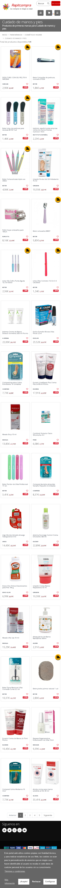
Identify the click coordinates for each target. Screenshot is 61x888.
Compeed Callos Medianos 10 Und (13, 790)
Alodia (35, 796)
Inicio (4, 35)
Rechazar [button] (36, 881)
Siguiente (48, 815)
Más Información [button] (10, 881)
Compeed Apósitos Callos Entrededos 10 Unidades (12, 383)
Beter (35, 84)
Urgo (4, 541)
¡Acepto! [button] (24, 881)
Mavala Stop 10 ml (9, 434)
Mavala (5, 440)
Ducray (35, 541)
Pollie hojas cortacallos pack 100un (13, 231)
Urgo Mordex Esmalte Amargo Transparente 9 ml (13, 536)
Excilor (36, 338)
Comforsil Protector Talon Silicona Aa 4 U (42, 434)
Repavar (36, 745)
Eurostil (5, 236)
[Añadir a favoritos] (27, 84)
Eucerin (36, 389)
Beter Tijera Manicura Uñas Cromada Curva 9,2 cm (12, 688)
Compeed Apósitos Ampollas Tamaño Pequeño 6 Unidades (44, 485)
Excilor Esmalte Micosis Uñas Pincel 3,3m (43, 332)
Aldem (35, 643)
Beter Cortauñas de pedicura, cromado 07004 (44, 78)
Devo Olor (6, 592)
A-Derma (5, 338)
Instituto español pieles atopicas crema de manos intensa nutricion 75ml (45, 130)
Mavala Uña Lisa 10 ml (10, 638)
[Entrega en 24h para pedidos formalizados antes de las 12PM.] (27, 47)
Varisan (5, 84)
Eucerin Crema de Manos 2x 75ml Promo (15, 739)
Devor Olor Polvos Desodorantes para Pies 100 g (14, 587)
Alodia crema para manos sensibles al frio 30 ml (43, 790)
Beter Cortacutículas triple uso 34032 (13, 180)
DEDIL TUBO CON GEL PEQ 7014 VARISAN (14, 78)
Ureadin (36, 186)
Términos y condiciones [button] (15, 871)
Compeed (5, 389)
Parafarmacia (16, 35)
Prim (34, 440)
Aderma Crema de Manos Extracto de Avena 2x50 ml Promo (15, 332)
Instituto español (40, 135)
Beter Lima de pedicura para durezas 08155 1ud (13, 129)
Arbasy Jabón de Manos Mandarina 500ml (41, 637)
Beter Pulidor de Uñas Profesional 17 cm (15, 485)
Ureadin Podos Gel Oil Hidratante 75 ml (45, 180)
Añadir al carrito (16, 94)
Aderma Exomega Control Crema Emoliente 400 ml (45, 536)
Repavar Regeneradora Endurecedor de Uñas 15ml (43, 739)
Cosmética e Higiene (33, 35)
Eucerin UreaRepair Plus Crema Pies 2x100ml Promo (45, 383)
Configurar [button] (50, 881)
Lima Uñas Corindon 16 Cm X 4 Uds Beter (45, 282)
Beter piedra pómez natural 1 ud (45, 689)
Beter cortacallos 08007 (41, 231)
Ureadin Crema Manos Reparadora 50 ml (41, 587)
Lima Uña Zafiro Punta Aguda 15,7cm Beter (13, 282)
